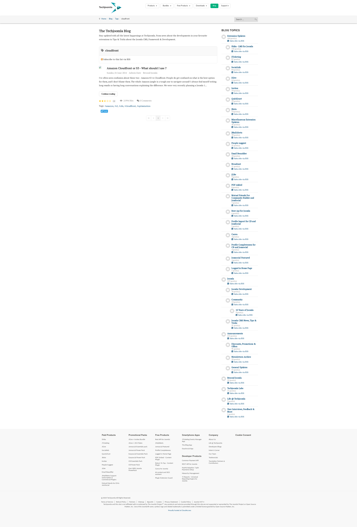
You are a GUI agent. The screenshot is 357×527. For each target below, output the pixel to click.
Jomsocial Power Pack (137, 450)
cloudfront (131, 106)
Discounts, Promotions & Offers (243, 345)
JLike (103, 468)
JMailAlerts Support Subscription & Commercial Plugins (109, 477)
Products (151, 6)
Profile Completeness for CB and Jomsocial (243, 246)
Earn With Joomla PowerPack (135, 469)
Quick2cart (236, 98)
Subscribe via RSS (236, 41)
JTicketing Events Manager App (192, 440)
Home (103, 19)
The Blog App (187, 445)
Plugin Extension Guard (164, 478)
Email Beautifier (239, 153)
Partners (132, 502)
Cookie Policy (186, 502)
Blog (214, 6)
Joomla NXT (198, 502)
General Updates (239, 367)
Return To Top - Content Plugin (164, 464)
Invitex (234, 88)
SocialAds (236, 67)
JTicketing (236, 56)
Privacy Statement (171, 502)
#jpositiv (150, 502)
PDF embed (236, 184)
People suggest (238, 143)
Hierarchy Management (190, 473)
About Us (212, 439)
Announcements (235, 333)
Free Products (182, 6)
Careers (159, 502)
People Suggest (107, 465)
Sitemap (141, 502)
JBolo (234, 109)
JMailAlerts (236, 132)
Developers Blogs (215, 446)
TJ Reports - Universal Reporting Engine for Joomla (190, 479)
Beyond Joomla (150, 73)
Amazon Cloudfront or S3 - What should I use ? (137, 68)
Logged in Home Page (241, 268)
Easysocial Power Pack (137, 457)
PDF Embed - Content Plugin (163, 458)
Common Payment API (190, 460)
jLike (233, 174)
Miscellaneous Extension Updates (243, 120)
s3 (117, 106)
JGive (233, 77)
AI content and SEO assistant (162, 473)
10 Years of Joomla (245, 310)
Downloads (200, 6)
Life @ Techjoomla (236, 398)
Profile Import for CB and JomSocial (243, 222)
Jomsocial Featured (240, 257)
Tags (117, 19)
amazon (110, 106)
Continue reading (108, 94)
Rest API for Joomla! (162, 439)
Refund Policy (121, 502)
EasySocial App (187, 448)
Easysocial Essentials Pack (138, 454)
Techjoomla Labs (235, 388)
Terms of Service (107, 502)
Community (237, 299)
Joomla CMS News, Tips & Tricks (243, 321)
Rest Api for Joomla (240, 210)
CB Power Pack (134, 465)
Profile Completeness (163, 450)
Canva (234, 234)
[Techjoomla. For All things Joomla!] (110, 8)
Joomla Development (241, 289)
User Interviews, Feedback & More (241, 410)
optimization (144, 106)
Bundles (166, 6)
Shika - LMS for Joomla (242, 46)
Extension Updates (236, 35)
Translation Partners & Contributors (217, 462)
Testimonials (213, 457)
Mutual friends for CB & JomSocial (110, 484)
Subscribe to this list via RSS (116, 59)
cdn (121, 106)
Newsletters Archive (241, 356)
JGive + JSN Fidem (135, 443)
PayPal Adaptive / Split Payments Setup (190, 469)
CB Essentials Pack (135, 461)
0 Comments (146, 100)
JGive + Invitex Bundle (137, 439)
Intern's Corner (214, 450)
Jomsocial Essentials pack (138, 446)
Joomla (230, 278)
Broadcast (236, 164)
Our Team (212, 454)
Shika (104, 439)
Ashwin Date (135, 72)
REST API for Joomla (189, 464)
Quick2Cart (106, 454)
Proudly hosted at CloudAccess (179, 510)
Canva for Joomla (161, 469)
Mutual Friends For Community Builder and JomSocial (242, 198)
